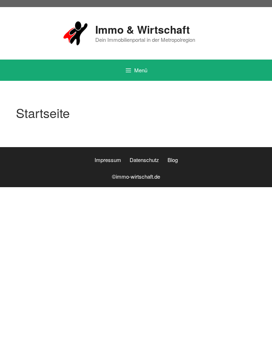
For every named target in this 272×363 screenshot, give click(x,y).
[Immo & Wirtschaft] (75, 32)
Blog (173, 159)
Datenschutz (144, 159)
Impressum (108, 159)
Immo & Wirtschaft (142, 29)
